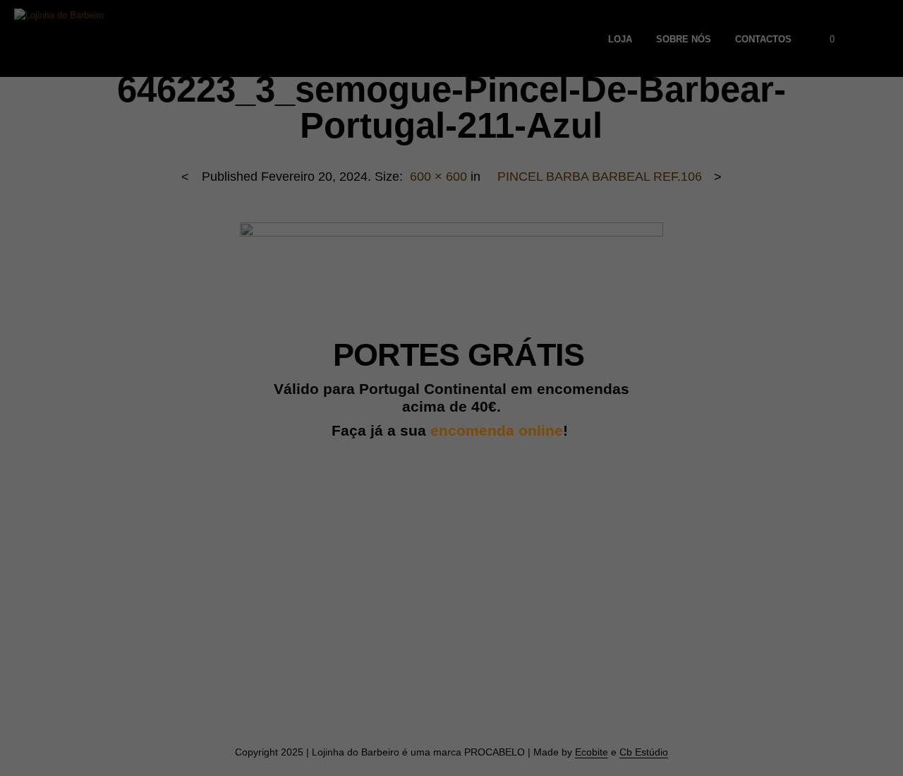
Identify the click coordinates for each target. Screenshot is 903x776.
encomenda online (496, 430)
